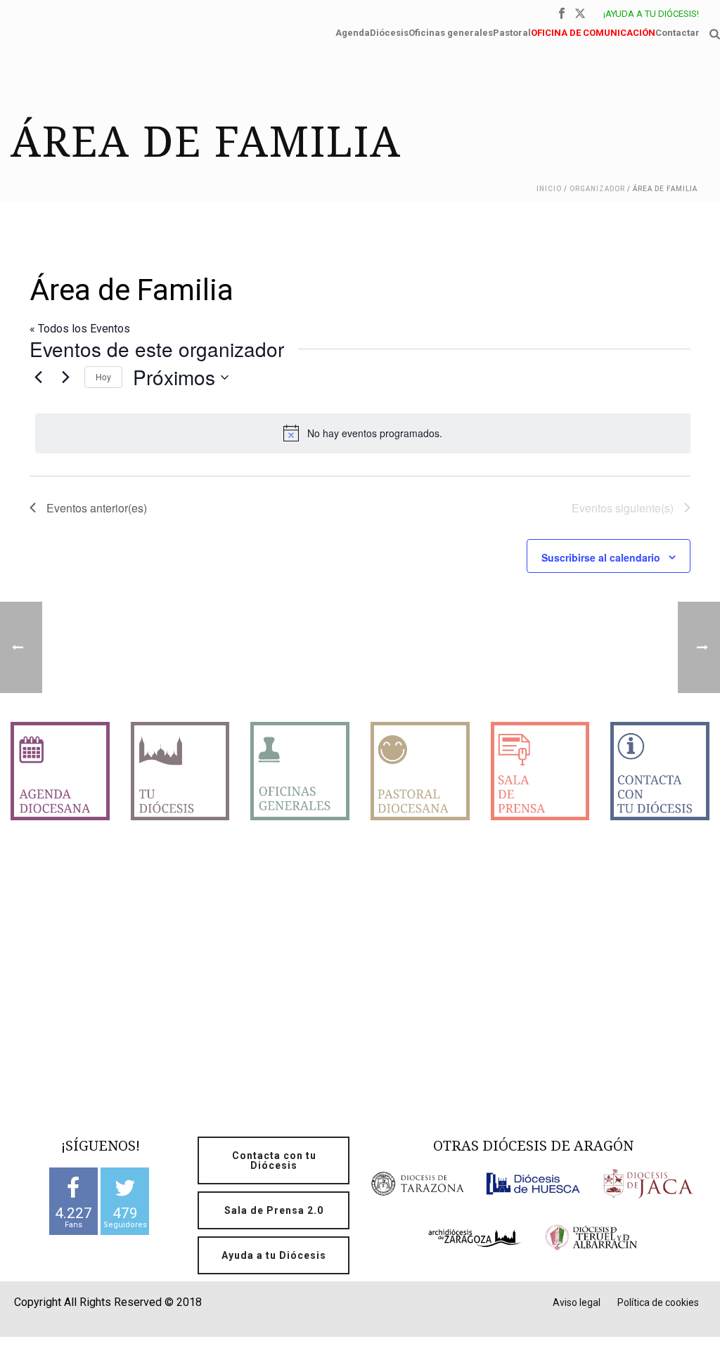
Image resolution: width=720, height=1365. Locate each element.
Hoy (103, 376)
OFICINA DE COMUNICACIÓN (593, 31)
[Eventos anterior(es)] (38, 377)
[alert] (362, 433)
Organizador (597, 189)
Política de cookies (658, 1302)
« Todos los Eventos (80, 328)
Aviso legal (576, 1302)
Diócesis (389, 31)
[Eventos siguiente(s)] (65, 377)
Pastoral (512, 31)
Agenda (352, 31)
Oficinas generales (451, 31)
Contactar (677, 31)
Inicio (549, 189)
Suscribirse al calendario (600, 557)
